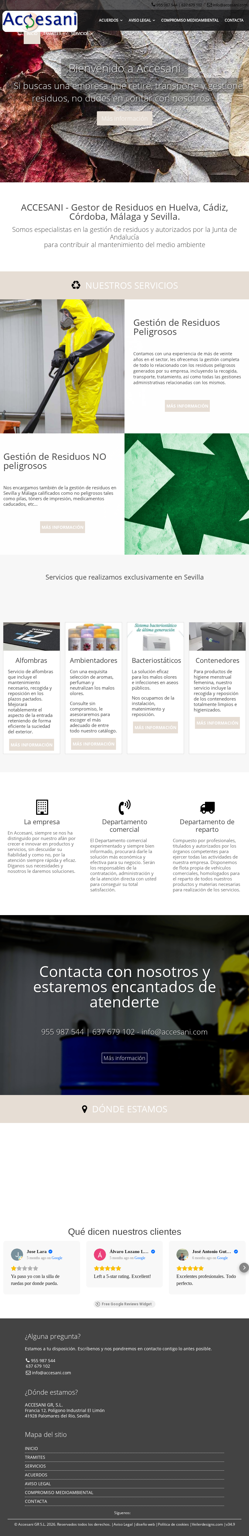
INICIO (32, 33)
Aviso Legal (123, 1524)
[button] (5, 1268)
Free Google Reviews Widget (127, 1304)
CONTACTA (234, 20)
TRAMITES (53, 33)
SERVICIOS (80, 33)
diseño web (145, 1524)
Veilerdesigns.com (207, 1524)
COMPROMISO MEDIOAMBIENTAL (190, 20)
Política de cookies (173, 1524)
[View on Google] (17, 1254)
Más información (124, 118)
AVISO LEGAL (141, 20)
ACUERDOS (109, 20)
